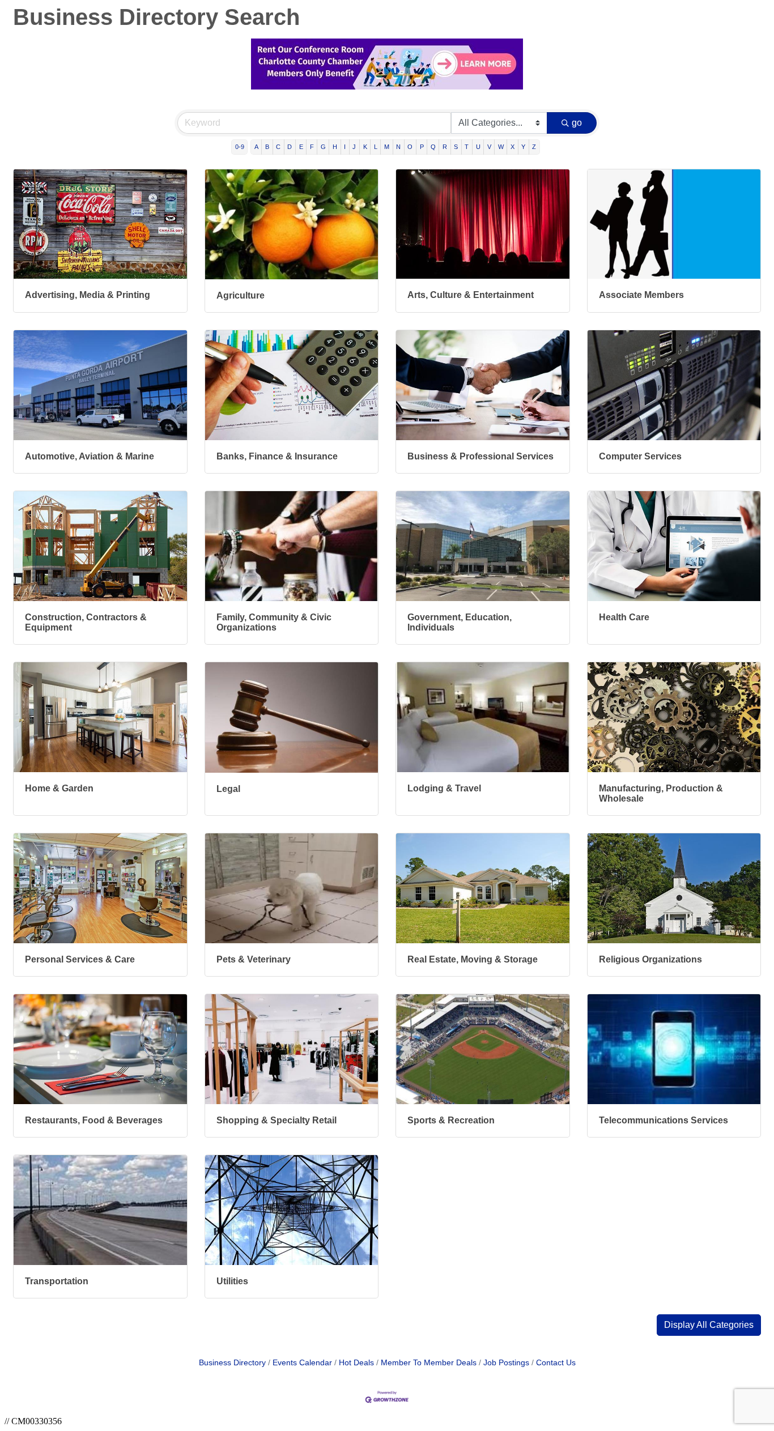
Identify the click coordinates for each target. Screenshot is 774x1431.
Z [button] (534, 146)
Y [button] (523, 146)
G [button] (323, 146)
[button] (709, 1325)
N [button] (398, 146)
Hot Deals (356, 1362)
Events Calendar (302, 1362)
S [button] (456, 146)
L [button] (375, 146)
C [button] (278, 146)
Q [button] (433, 146)
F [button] (312, 146)
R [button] (445, 146)
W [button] (501, 146)
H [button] (335, 146)
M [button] (386, 146)
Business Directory (232, 1362)
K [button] (365, 146)
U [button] (478, 146)
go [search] (577, 122)
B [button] (267, 146)
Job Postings (506, 1362)
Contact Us (556, 1362)
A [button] (256, 146)
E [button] (301, 146)
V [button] (489, 146)
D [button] (289, 146)
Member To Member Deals (429, 1362)
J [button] (354, 146)
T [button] (467, 146)
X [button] (512, 146)
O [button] (409, 146)
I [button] (345, 146)
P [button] (422, 146)
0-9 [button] (239, 146)
